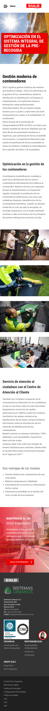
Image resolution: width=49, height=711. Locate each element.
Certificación (29, 655)
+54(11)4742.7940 (14, 612)
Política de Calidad (11, 695)
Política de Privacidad (12, 688)
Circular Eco (29, 652)
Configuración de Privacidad (15, 692)
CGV (5, 699)
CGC (5, 702)
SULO (35, 6)
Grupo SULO (8, 666)
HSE (5, 706)
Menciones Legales (11, 685)
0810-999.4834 (13, 609)
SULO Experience (10, 669)
